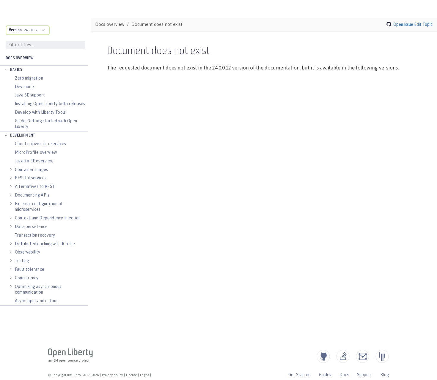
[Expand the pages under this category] (6, 70)
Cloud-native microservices (40, 143)
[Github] (323, 356)
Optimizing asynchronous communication (38, 289)
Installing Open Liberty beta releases (50, 103)
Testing (22, 260)
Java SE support (30, 95)
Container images (31, 169)
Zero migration (29, 78)
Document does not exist (157, 24)
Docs (344, 374)
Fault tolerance (29, 269)
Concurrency (26, 278)
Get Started (299, 374)
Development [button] (22, 135)
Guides (325, 374)
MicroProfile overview (36, 152)
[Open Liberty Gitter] (382, 356)
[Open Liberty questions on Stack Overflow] (343, 356)
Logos (144, 375)
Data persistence (31, 226)
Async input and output (36, 300)
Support (364, 374)
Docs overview (20, 58)
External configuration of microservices (39, 206)
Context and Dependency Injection (48, 218)
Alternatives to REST (35, 186)
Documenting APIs (32, 195)
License (131, 375)
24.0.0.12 (30, 30)
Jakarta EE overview (34, 161)
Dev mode (24, 86)
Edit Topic (423, 24)
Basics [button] (16, 70)
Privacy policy (112, 375)
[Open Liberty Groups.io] (362, 356)
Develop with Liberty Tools (40, 112)
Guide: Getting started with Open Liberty (46, 123)
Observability (27, 252)
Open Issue (403, 24)
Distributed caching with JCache (45, 243)
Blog (384, 374)
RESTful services (30, 177)
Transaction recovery (35, 235)
